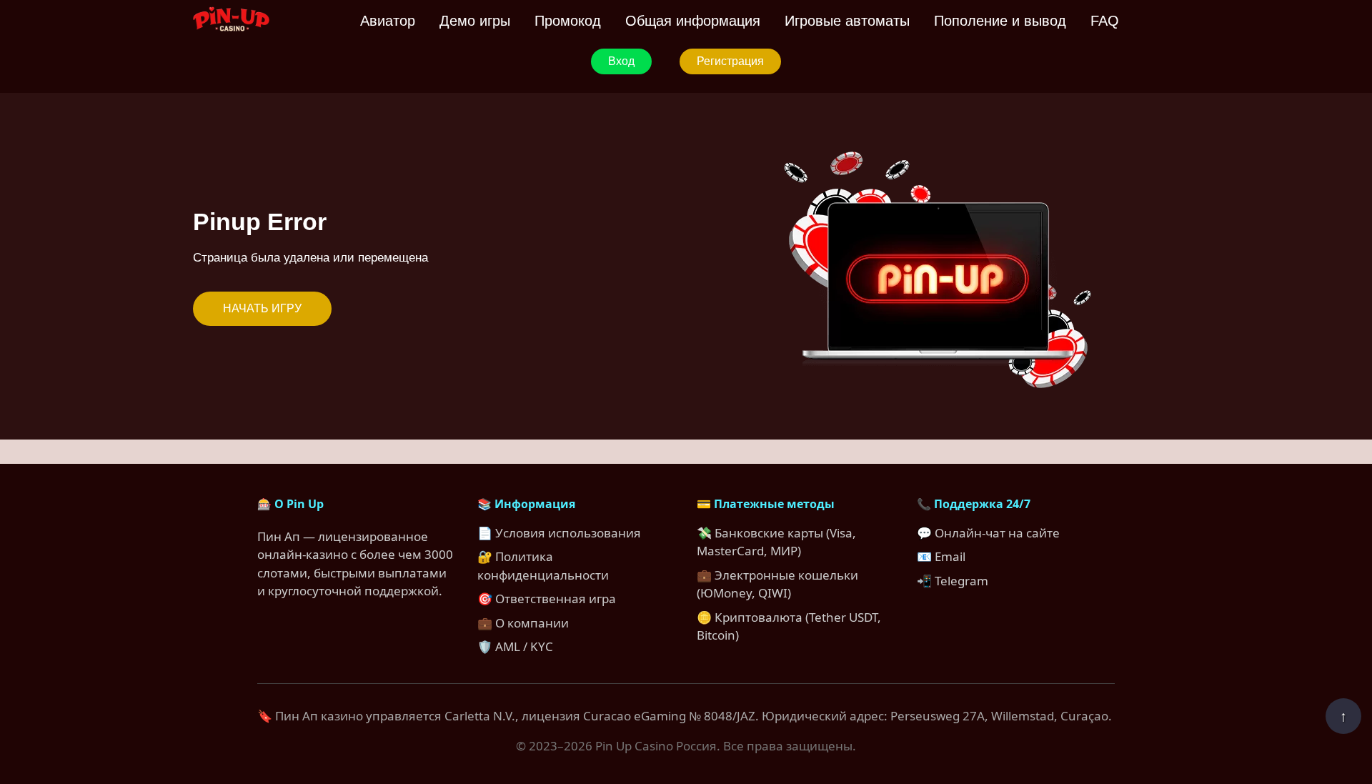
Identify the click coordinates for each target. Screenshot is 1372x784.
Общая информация (692, 21)
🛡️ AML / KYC (515, 646)
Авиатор (387, 21)
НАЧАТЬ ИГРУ (262, 308)
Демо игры (474, 21)
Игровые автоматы (847, 21)
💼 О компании (523, 623)
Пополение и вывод (1000, 21)
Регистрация (730, 61)
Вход (621, 61)
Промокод (568, 21)
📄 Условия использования (559, 533)
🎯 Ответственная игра (546, 598)
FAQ (1104, 21)
